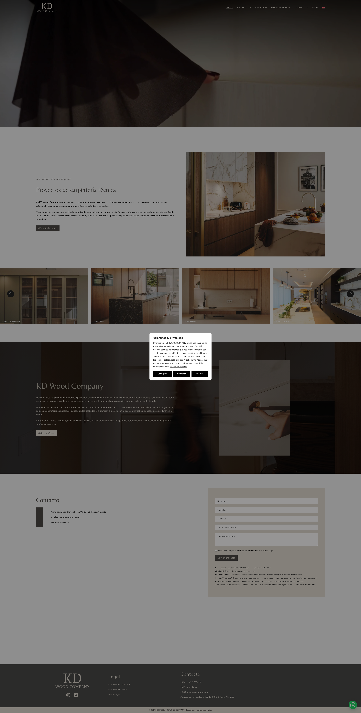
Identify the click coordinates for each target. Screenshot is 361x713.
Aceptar (199, 373)
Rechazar (181, 373)
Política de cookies (178, 366)
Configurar (162, 373)
